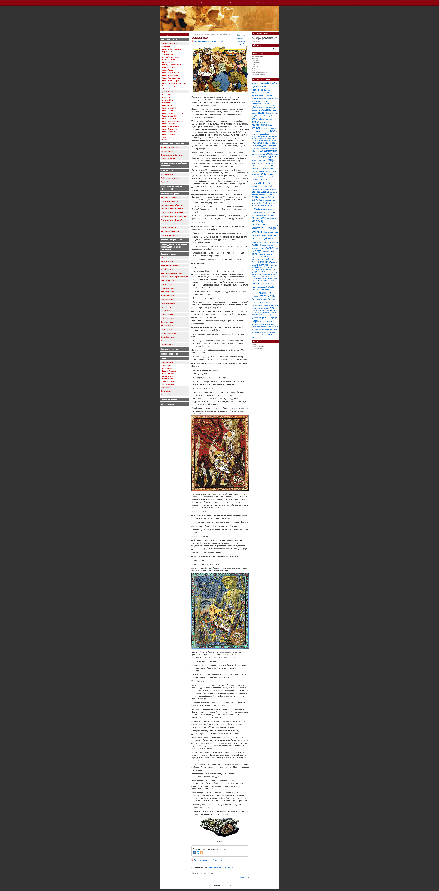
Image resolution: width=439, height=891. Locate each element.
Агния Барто (166, 366)
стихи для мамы (261, 302)
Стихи (163, 358)
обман (261, 240)
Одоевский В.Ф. (167, 100)
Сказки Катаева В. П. (169, 116)
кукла (261, 197)
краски (265, 189)
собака (256, 283)
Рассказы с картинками (171, 240)
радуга (276, 265)
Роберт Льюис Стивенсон (170, 178)
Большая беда (199, 37)
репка (266, 269)
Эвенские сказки (167, 341)
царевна (264, 317)
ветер (268, 128)
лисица (263, 209)
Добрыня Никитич (260, 93)
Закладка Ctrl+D (255, 2)
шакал (266, 327)
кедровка (276, 166)
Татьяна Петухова (168, 381)
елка (253, 154)
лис (271, 205)
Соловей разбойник (271, 106)
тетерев (266, 308)
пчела (270, 265)
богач (266, 119)
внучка (257, 132)
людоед (263, 212)
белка (261, 115)
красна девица (272, 189)
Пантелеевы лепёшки (258, 74)
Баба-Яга (272, 83)
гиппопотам (267, 139)
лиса (255, 209)
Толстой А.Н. (166, 137)
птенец (254, 265)
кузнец (255, 197)
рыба (258, 271)
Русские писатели (167, 92)
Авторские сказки (169, 39)
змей (254, 163)
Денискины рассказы (259, 88)
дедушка (263, 145)
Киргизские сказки (167, 288)
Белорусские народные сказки (172, 273)
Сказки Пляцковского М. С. (171, 126)
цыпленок (268, 321)
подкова (269, 254)
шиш (276, 329)
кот (270, 182)
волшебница (264, 134)
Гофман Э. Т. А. (167, 52)
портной (265, 259)
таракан (254, 308)
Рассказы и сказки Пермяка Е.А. (172, 220)
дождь (254, 148)
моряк (268, 229)
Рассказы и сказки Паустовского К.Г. (174, 216)
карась (258, 166)
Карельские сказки (167, 284)
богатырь (258, 118)
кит (253, 169)
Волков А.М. (166, 95)
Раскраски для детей (258, 346)
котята (261, 186)
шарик (261, 329)
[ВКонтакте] (194, 852)
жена (270, 153)
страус (254, 305)
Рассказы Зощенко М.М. (169, 201)
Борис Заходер (167, 368)
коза (260, 171)
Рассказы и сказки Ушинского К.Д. (173, 224)
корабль (271, 177)
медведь (258, 221)
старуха (267, 292)
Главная (176, 2)
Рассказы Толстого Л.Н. (169, 235)
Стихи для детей (167, 362)
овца (276, 240)
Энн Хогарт (166, 88)
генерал (260, 139)
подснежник (255, 257)
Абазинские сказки (168, 258)
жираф (261, 157)
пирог (261, 254)
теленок (260, 308)
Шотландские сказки (168, 333)
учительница (266, 315)
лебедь (259, 203)
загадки (261, 160)
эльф (275, 332)
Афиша (254, 344)
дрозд (271, 148)
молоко (255, 229)
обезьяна (269, 238)
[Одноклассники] (201, 852)
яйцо (276, 335)
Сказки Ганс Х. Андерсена (171, 81)
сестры (267, 276)
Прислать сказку (244, 2)
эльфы (254, 335)
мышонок (263, 236)
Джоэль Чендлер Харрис (171, 57)
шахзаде (271, 329)
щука (270, 332)
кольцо (254, 177)
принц (255, 261)
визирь (273, 128)
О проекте (233, 2)
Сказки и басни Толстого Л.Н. (172, 113)
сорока (267, 290)
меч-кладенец (261, 227)
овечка (272, 240)
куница (265, 197)
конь (266, 176)
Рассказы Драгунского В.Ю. (171, 197)
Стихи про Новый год (168, 395)
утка (259, 315)
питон (265, 254)
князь (262, 169)
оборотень (266, 240)
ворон (264, 136)
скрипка (274, 278)
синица (273, 276)
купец (271, 196)
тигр (272, 308)
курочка (263, 200)
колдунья (271, 174)
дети (275, 146)
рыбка (270, 272)
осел (264, 242)
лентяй (275, 203)
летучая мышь (264, 206)
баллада (272, 110)
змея (259, 163)
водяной (263, 132)
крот (267, 194)
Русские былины (167, 151)
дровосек (265, 148)
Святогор (268, 104)
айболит (269, 108)
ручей (253, 272)
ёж (253, 337)
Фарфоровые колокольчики (260, 72)
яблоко (263, 335)
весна (263, 128)
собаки (264, 284)
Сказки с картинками (190, 2)
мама (254, 218)
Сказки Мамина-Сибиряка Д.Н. (173, 121)
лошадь (256, 212)
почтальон (273, 259)
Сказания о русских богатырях (172, 155)
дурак (263, 150)
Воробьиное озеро (257, 56)
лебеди (254, 203)
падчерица (255, 248)
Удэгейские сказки (167, 314)
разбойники (266, 267)
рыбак (265, 272)
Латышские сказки (168, 292)
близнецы (267, 116)
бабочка (257, 110)
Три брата (243, 877)
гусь (254, 142)
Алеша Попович (259, 83)
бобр (272, 116)
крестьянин (273, 192)
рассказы (260, 269)
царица (273, 318)
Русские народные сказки (170, 307)
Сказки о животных (169, 349)
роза (269, 269)
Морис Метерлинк (168, 60)
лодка (269, 209)
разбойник (256, 267)
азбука (259, 108)
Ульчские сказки (167, 326)
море (259, 229)
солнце (255, 289)
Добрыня (268, 90)
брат (270, 119)
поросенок (256, 259)
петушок (266, 251)
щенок (264, 332)
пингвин (255, 254)
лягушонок (255, 215)
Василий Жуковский (169, 371)
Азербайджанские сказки (170, 265)
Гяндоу (196, 877)
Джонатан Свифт (167, 174)
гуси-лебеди (267, 140)
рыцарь (275, 272)
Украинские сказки (167, 322)
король (263, 182)
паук (276, 248)
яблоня (270, 334)
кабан (253, 166)
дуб (253, 151)
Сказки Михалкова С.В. (170, 124)
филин (275, 315)
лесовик (256, 206)
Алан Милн (166, 46)
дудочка (256, 151)
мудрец (273, 229)
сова (274, 284)
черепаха (266, 324)
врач (276, 136)
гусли (274, 140)
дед (277, 143)
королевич (273, 180)
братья (256, 121)
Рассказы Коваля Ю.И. (169, 228)
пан (260, 248)
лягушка (271, 212)
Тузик (253, 68)
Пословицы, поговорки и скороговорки (171, 187)
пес (253, 251)
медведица (272, 218)
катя (266, 166)
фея (271, 315)
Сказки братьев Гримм (170, 75)
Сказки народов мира (170, 254)
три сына (265, 310)
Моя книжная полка (222, 2)
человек (254, 324)
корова (255, 179)
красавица (257, 189)
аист (264, 108)
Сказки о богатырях (168, 159)
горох (258, 140)
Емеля (270, 93)
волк (273, 131)
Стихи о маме (166, 391)
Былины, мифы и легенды (172, 143)
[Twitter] (198, 852)
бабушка (265, 110)
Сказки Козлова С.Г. (169, 119)
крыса (271, 194)
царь (255, 321)
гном (272, 139)
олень (254, 242)
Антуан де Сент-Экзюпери (171, 49)
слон (254, 280)
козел (265, 171)
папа (264, 248)
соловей (262, 290)
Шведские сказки (167, 330)
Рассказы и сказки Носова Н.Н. (172, 209)
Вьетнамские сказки (168, 280)
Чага (253, 64)
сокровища (261, 287)
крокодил (256, 194)
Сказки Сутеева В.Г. (169, 132)
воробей (256, 136)
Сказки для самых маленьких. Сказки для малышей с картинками (174, 246)
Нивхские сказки (167, 299)
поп (261, 256)
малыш (261, 215)
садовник (254, 274)
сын (276, 305)
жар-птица (263, 154)
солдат (270, 286)
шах (265, 329)
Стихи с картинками (169, 399)
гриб (261, 140)
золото (267, 163)
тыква (257, 313)
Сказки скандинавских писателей (174, 83)
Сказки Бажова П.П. (169, 108)
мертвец (275, 225)
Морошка (254, 70)
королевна (255, 183)
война (268, 132)
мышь (272, 235)
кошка (268, 186)
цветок (261, 321)
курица (256, 199)
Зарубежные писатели (169, 43)
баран (254, 113)
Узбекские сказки (167, 318)
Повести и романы (169, 170)
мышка (256, 235)
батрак (269, 113)
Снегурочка (260, 106)
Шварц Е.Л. (166, 140)
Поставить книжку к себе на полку (208, 41)
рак (272, 267)
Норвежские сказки (168, 303)
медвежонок (259, 224)
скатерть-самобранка (265, 278)
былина (257, 124)
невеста (254, 238)
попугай (266, 257)
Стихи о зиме (166, 387)
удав (270, 312)
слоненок (259, 280)
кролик (262, 194)
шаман (271, 327)
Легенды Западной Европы (170, 147)
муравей (269, 232)
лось (272, 209)
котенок (255, 186)
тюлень (262, 313)
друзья (276, 148)
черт (273, 324)
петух (258, 251)
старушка (256, 296)
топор (259, 310)
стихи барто (267, 299)
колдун (263, 174)
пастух (270, 248)
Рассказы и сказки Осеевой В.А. (172, 213)
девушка (271, 143)
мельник (269, 225)
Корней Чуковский (168, 374)
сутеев (271, 305)
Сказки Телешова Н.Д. (170, 134)
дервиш (270, 146)
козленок (272, 171)
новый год (261, 238)
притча (275, 262)
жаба (257, 154)
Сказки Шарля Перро (169, 86)
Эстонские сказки (167, 345)
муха (276, 232)
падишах (270, 245)
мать (258, 218)
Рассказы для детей (170, 193)
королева (264, 179)
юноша (258, 335)
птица (259, 265)
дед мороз (255, 146)
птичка (265, 265)
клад (256, 168)
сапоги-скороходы (264, 274)
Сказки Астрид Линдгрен (171, 73)
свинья (255, 276)
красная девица (260, 191)
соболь (270, 284)
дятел (268, 151)
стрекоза (260, 305)
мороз (263, 229)
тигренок (254, 310)
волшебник (256, 134)
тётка (267, 313)
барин (261, 112)
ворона (270, 136)
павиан (264, 245)
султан (266, 305)
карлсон (262, 166)
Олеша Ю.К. (166, 103)
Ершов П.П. (166, 98)
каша (271, 166)
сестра (261, 276)
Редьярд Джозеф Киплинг (171, 65)
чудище (254, 327)
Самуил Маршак (168, 376)
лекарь (270, 203)
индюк (273, 163)
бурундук (263, 122)
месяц (254, 227)
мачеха (264, 218)
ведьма (267, 124)
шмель (258, 332)
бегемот (275, 113)
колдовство (256, 174)
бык (268, 122)
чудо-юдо (260, 327)
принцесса (266, 261)
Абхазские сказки (167, 262)
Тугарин (254, 108)
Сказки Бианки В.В (168, 111)
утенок (254, 315)
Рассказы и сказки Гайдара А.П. (172, 205)
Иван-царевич (264, 98)
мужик (261, 231)
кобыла (267, 169)
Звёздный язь (256, 62)
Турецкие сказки (167, 311)
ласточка (271, 200)
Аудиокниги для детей (207, 2)
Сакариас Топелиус (169, 67)
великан (256, 128)
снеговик (271, 280)
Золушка (262, 95)
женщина (255, 157)
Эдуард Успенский (167, 182)
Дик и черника (256, 60)
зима (275, 160)
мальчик (269, 215)
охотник (256, 245)
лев (265, 202)
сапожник (274, 274)
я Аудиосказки (167, 404)
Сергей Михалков (168, 379)
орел (259, 242)
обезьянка (255, 240)
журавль (272, 156)
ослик (270, 242)
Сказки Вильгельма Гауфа (171, 78)
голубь (254, 140)
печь (272, 251)
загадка (254, 160)
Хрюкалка (255, 58)
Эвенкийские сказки (168, 337)
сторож (273, 302)
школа (254, 332)
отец (275, 242)
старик (257, 292)
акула (274, 108)
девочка (262, 142)
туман (253, 312)
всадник (254, 138)
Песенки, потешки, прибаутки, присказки (174, 164)
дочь (259, 148)
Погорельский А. (168, 105)
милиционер (271, 227)
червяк (259, 324)
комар (260, 177)
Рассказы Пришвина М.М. (170, 231)
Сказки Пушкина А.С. (169, 129)
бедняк (254, 116)
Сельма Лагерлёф (168, 70)
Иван (269, 95)
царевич (255, 318)
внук (253, 132)
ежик (274, 150)
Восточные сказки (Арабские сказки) (174, 277)
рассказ (254, 269)
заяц (269, 160)
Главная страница (197, 34)
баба (253, 110)
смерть (266, 280)
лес (253, 206)
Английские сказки (167, 269)
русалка (274, 269)
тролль (271, 310)
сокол (254, 287)
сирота (254, 278)
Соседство (255, 66)
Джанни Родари (167, 54)
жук (265, 157)
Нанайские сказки (167, 296)
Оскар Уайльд (167, 62)
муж (254, 231)
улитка (274, 313)
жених (276, 154)
